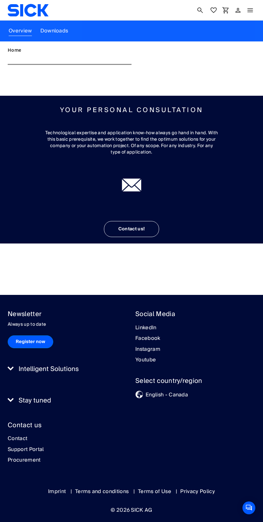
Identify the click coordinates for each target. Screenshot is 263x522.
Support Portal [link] (26, 450)
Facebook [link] (147, 338)
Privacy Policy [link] (197, 491)
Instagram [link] (147, 349)
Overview (20, 30)
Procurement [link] (24, 460)
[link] (28, 10)
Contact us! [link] (131, 229)
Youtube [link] (145, 360)
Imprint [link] (57, 491)
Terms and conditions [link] (102, 491)
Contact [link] (17, 439)
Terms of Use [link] (155, 491)
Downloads (54, 30)
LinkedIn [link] (146, 328)
